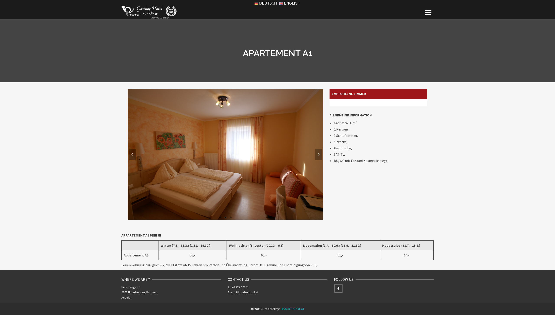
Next (318, 154)
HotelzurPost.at (292, 309)
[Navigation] (428, 12)
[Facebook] (338, 288)
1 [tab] (220, 217)
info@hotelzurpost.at (244, 292)
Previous (132, 154)
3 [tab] (231, 217)
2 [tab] (225, 217)
